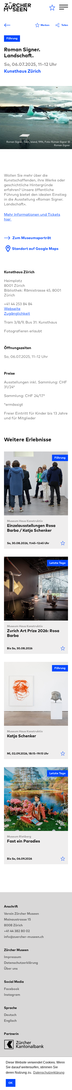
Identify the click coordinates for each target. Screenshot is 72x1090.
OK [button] (10, 1082)
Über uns (11, 968)
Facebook (11, 989)
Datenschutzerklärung (21, 963)
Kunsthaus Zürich (22, 71)
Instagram (12, 995)
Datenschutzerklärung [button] (48, 1072)
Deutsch (10, 1015)
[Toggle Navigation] (63, 7)
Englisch (10, 1021)
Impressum (12, 957)
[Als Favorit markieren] (63, 543)
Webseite (12, 308)
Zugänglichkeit (17, 313)
